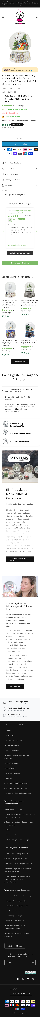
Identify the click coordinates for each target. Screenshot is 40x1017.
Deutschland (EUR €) (18, 993)
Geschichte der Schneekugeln (15, 901)
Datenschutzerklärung (12, 773)
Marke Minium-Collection (13, 911)
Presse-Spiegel (9, 735)
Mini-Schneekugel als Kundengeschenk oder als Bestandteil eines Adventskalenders (18, 879)
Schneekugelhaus (22, 1013)
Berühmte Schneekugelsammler (16, 906)
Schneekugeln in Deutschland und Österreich (16, 935)
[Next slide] (36, 231)
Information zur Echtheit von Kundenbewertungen (14, 927)
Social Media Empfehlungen (14, 921)
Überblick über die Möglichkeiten (16, 854)
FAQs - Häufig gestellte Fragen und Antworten (16, 756)
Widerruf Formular (11, 763)
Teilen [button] (6, 191)
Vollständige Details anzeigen (12, 195)
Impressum (8, 778)
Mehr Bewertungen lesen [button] (20, 253)
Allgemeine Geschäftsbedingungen (17, 783)
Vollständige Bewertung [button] (17, 245)
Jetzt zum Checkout (20, 144)
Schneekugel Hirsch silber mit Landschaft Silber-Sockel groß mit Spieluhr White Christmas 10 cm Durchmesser (9, 304)
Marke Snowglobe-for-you (13, 916)
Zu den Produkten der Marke (17, 559)
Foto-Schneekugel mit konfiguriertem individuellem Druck (18, 870)
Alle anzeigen (20, 361)
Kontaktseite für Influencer (14, 809)
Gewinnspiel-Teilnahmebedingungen (17, 793)
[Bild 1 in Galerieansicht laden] (20, 47)
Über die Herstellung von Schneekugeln (18, 896)
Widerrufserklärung (11, 768)
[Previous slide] (3, 231)
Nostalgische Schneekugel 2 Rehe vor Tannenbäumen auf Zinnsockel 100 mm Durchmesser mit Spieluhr (29, 303)
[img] (13, 216)
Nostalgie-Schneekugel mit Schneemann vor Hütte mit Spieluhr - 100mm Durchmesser (10, 343)
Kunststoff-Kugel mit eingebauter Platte (18, 864)
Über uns (7, 731)
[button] (2, 16)
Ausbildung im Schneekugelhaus (16, 788)
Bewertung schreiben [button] (20, 263)
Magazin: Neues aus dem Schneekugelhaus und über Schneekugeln (19, 815)
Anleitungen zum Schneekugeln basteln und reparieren (18, 823)
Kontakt (7, 830)
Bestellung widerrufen (15, 946)
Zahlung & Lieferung (11, 750)
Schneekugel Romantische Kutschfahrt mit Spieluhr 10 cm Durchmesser (29, 342)
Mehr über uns (15, 686)
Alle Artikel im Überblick (13, 740)
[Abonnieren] (33, 962)
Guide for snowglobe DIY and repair (17, 840)
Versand (12, 127)
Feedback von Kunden (12, 835)
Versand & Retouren (11, 745)
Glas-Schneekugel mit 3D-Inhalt (15, 859)
